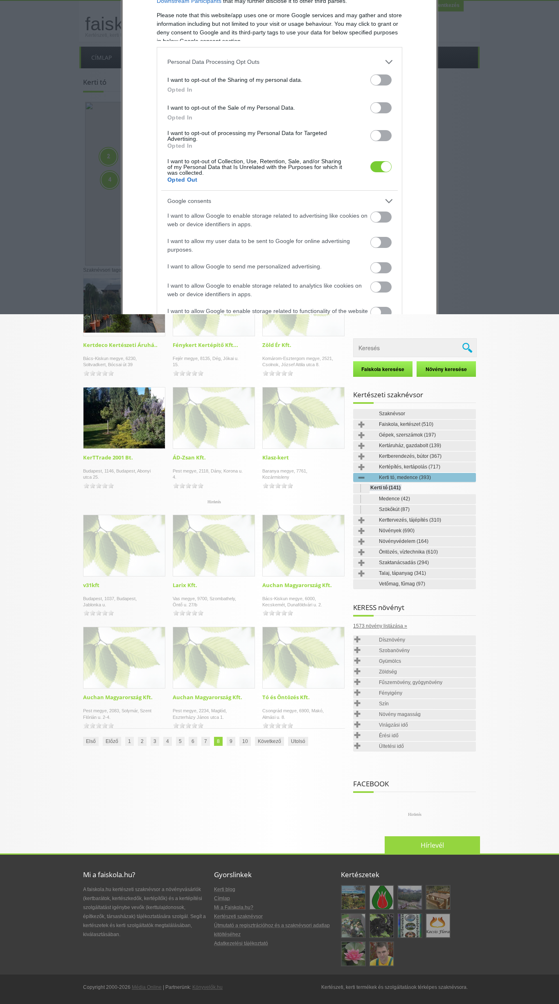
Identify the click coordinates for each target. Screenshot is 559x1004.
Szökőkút (394, 509)
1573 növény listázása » (380, 626)
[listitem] (279, 62)
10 (245, 741)
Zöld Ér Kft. (276, 345)
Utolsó (298, 741)
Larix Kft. (185, 585)
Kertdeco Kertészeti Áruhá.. (120, 345)
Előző (112, 741)
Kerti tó (385, 488)
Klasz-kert (275, 457)
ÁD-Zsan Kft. (189, 457)
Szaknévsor (392, 413)
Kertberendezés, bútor (410, 456)
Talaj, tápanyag (402, 573)
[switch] (381, 80)
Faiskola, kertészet (406, 424)
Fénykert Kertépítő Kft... (205, 345)
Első (91, 741)
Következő (269, 741)
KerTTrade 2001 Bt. (108, 457)
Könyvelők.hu (207, 987)
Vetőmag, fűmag (402, 584)
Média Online (147, 987)
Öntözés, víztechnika (408, 552)
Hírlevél (432, 845)
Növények (397, 531)
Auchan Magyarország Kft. (297, 585)
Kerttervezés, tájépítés (410, 520)
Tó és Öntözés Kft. (286, 697)
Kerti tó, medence (405, 477)
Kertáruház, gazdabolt (410, 445)
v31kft (91, 585)
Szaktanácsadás (404, 562)
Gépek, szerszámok (407, 435)
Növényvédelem (403, 541)
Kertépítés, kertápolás (409, 467)
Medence (394, 499)
